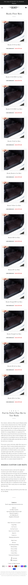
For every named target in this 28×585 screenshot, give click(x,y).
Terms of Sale (14, 548)
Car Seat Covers (14, 529)
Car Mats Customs (15, 563)
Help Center (14, 540)
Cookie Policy (14, 553)
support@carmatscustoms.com (15, 504)
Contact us (14, 535)
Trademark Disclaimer (14, 555)
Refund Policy (14, 546)
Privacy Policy (14, 550)
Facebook (14, 558)
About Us (14, 533)
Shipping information (14, 537)
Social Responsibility (14, 544)
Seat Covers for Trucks (14, 531)
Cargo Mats (14, 524)
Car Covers (14, 526)
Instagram (14, 560)
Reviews (14, 542)
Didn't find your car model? (14, 522)
